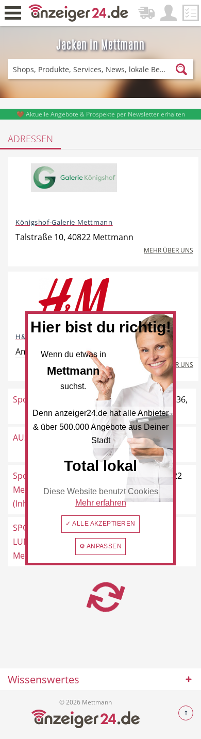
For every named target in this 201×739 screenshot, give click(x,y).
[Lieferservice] (146, 13)
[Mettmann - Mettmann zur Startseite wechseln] (78, 12)
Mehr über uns (168, 250)
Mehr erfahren (100, 502)
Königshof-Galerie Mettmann (64, 222)
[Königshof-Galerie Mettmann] (74, 186)
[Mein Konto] (168, 13)
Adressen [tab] (30, 138)
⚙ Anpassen (100, 546)
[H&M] (74, 301)
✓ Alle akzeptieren (100, 523)
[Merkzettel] (190, 13)
